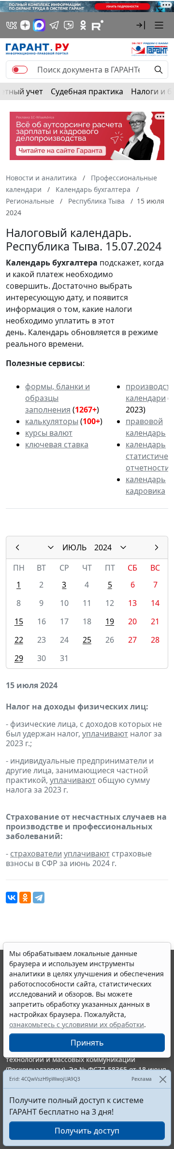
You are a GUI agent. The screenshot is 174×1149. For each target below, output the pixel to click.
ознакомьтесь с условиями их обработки (76, 1024)
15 (18, 621)
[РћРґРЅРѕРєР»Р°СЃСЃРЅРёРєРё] (25, 897)
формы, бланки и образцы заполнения (57, 398)
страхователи (36, 853)
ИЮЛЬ (74, 547)
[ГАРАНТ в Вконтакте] (11, 25)
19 (109, 621)
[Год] (123, 547)
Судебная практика (87, 91)
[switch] (20, 70)
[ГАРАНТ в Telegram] (54, 25)
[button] (140, 25)
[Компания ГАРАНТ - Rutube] (97, 25)
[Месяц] (51, 547)
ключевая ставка (56, 444)
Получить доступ (87, 1130)
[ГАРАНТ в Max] (39, 25)
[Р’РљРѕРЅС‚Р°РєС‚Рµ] (11, 897)
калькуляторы (51, 421)
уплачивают (105, 733)
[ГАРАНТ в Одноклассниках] (83, 25)
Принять (87, 1042)
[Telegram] (38, 897)
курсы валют (48, 432)
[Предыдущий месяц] (17, 547)
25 (87, 639)
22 (18, 639)
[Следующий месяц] (156, 547)
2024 (103, 547)
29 (18, 658)
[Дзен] (25, 25)
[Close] (163, 1079)
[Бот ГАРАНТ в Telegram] (68, 25)
